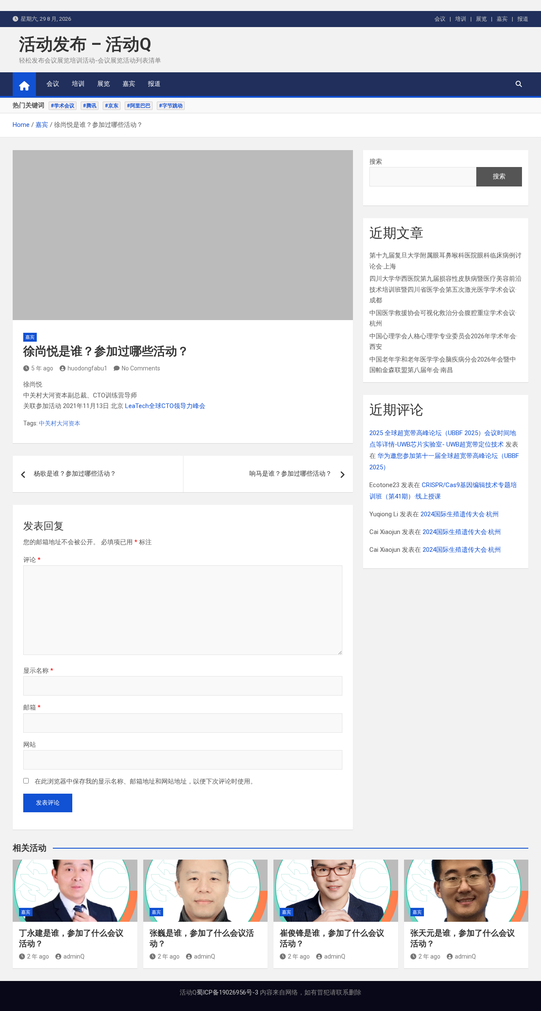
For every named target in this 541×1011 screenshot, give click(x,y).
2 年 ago (38, 956)
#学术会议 (62, 106)
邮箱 (32, 707)
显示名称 (38, 670)
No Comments (141, 368)
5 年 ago (42, 368)
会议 (439, 19)
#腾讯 (89, 106)
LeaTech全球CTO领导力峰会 (165, 406)
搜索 (375, 161)
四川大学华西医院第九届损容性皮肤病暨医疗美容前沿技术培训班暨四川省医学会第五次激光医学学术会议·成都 (445, 289)
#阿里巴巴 (138, 106)
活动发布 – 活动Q (85, 44)
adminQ (74, 956)
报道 (522, 19)
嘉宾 (502, 19)
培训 (460, 19)
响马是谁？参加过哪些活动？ (290, 473)
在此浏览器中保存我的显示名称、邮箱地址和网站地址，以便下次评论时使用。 (146, 781)
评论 (32, 560)
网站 (29, 744)
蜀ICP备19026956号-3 (227, 992)
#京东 (111, 106)
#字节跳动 (171, 106)
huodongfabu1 (87, 368)
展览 (481, 19)
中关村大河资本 (59, 423)
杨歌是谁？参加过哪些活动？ (75, 473)
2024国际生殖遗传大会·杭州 (460, 514)
